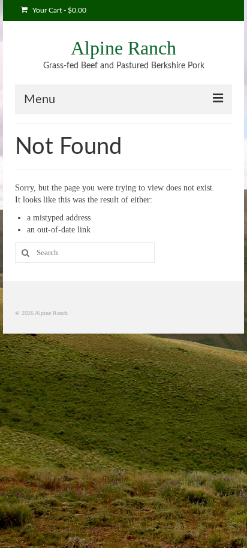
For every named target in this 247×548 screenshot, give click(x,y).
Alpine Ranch (123, 48)
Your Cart (58, 10)
